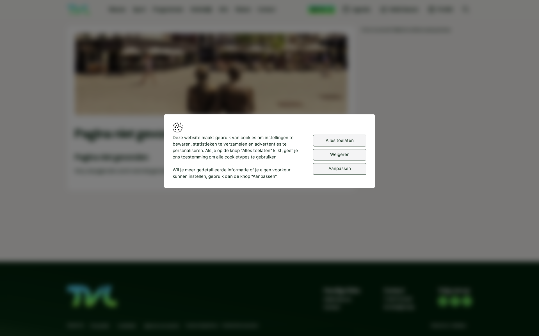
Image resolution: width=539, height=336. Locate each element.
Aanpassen (339, 168)
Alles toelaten (340, 140)
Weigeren (340, 154)
